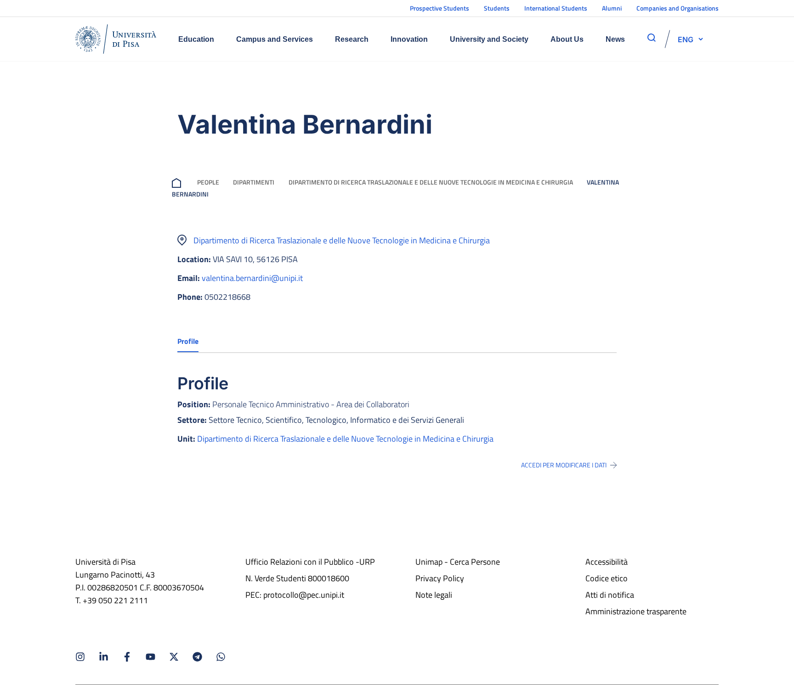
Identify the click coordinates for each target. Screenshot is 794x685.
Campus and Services (274, 39)
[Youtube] (150, 657)
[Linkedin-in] (103, 657)
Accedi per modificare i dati (564, 465)
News (615, 39)
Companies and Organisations (677, 8)
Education (196, 39)
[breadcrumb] (178, 182)
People (208, 182)
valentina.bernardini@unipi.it (252, 278)
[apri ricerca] (651, 38)
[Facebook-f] (127, 657)
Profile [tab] (187, 341)
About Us (567, 39)
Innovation (409, 39)
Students (497, 8)
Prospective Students (439, 8)
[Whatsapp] (221, 657)
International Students (555, 8)
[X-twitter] (174, 657)
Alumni (612, 8)
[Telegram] (197, 657)
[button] (686, 39)
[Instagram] (80, 657)
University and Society (489, 39)
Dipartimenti (253, 182)
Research (352, 39)
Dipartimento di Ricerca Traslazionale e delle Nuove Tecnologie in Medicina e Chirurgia (431, 182)
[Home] (115, 39)
